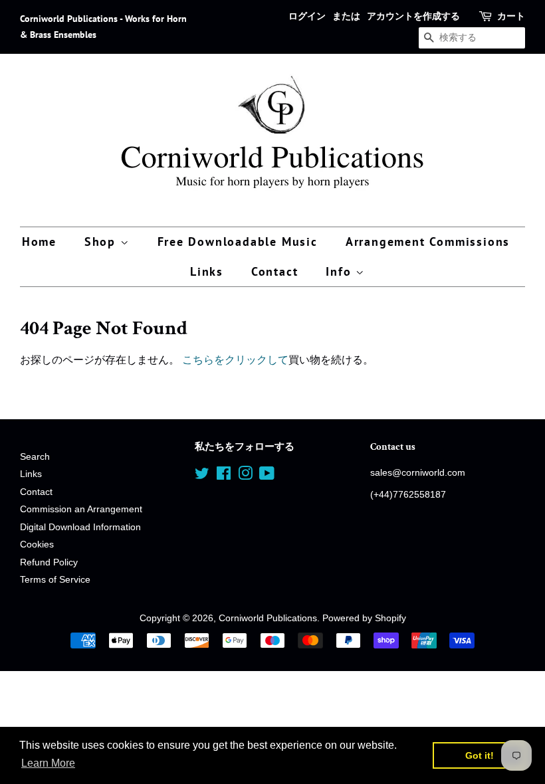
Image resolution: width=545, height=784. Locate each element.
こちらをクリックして (235, 359)
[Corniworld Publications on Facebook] (223, 476)
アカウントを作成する (413, 16)
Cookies (37, 544)
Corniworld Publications (268, 618)
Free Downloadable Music (238, 241)
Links (206, 271)
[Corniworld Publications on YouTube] (266, 476)
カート (511, 16)
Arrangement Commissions (428, 241)
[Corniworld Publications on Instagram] (245, 476)
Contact (274, 271)
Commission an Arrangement (81, 509)
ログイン (307, 16)
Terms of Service (55, 580)
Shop (102, 241)
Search (35, 457)
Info (341, 271)
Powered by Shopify (364, 618)
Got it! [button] (479, 755)
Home (39, 241)
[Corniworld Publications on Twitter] (202, 476)
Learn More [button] (48, 763)
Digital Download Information (80, 527)
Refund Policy (49, 562)
